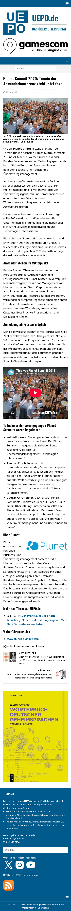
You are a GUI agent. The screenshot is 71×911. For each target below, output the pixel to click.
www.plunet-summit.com (23, 639)
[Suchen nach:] (35, 68)
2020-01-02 (11, 92)
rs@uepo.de (18, 838)
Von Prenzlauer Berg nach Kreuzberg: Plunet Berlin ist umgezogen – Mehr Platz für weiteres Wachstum (37, 620)
